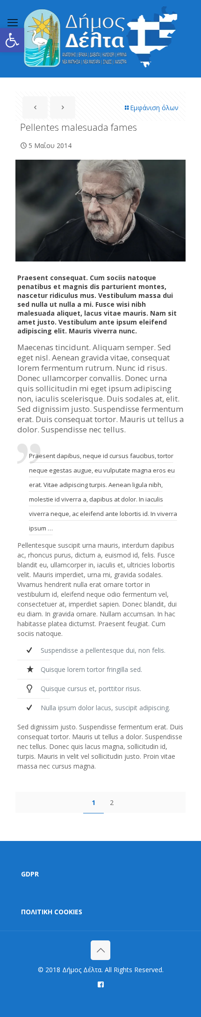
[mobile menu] (13, 22)
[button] (12, 40)
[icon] (100, 984)
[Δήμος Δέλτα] (100, 38)
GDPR (30, 873)
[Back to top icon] (100, 950)
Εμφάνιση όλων (154, 107)
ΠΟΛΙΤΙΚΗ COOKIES (51, 911)
